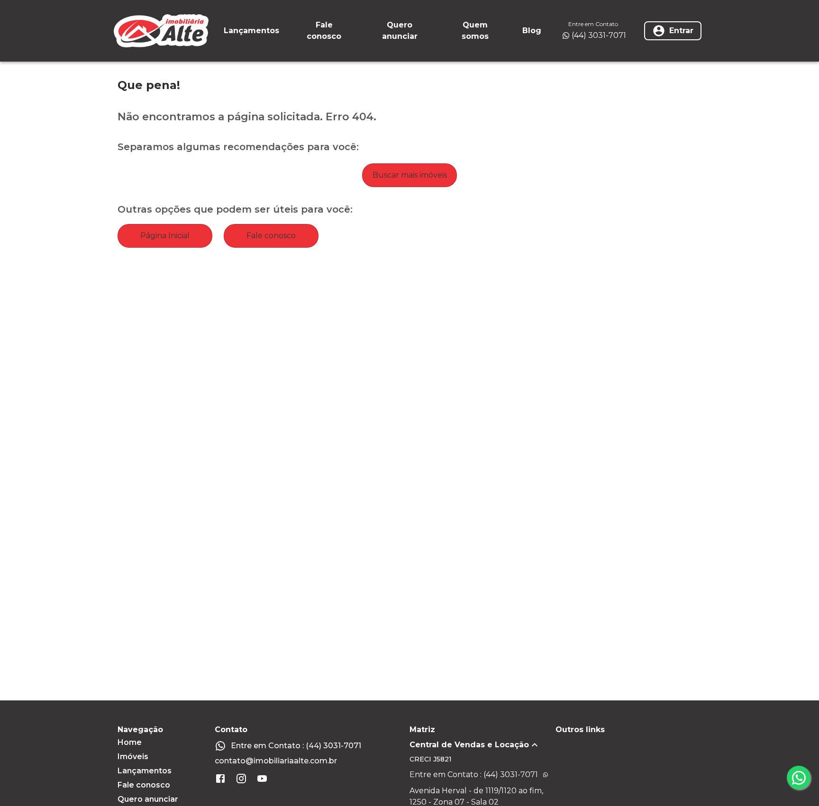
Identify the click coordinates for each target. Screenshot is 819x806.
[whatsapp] (798, 777)
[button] (482, 744)
